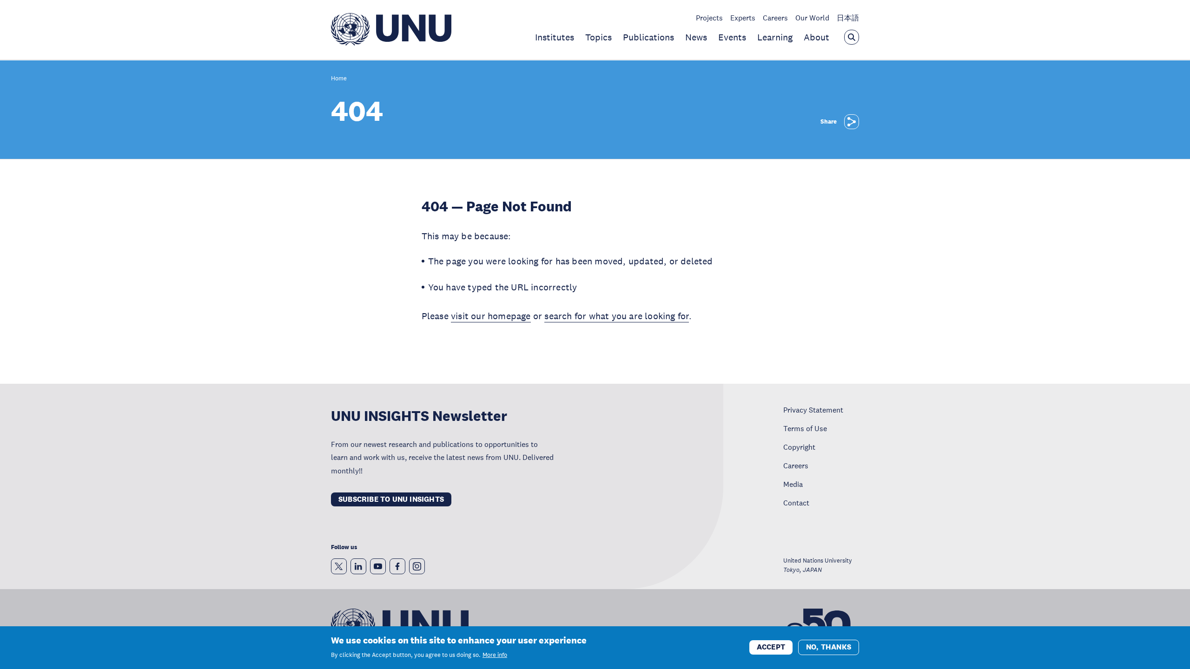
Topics (598, 37)
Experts (742, 17)
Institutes (554, 37)
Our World (812, 17)
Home (339, 78)
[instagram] (417, 566)
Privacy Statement (813, 409)
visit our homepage (491, 315)
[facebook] (397, 566)
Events (732, 37)
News (696, 37)
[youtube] (378, 566)
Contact (796, 502)
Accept (771, 647)
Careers (775, 17)
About (816, 37)
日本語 (848, 17)
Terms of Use (805, 428)
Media (793, 484)
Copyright (799, 447)
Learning (775, 37)
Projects (709, 17)
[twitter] (339, 566)
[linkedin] (358, 566)
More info (495, 655)
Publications (648, 37)
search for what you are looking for (616, 315)
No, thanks (828, 647)
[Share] (851, 121)
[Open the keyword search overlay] (851, 37)
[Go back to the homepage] (391, 42)
